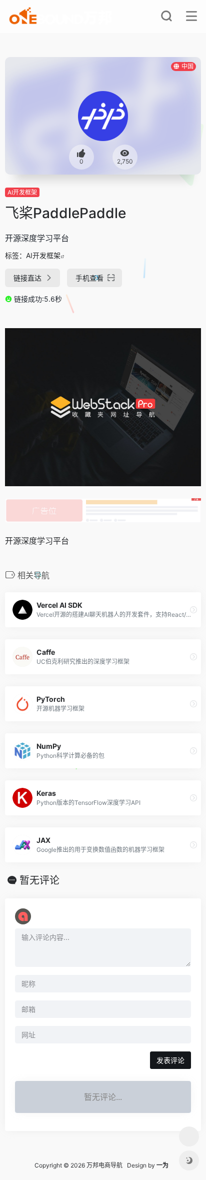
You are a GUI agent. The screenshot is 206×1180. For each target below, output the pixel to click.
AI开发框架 (22, 192)
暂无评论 (40, 880)
